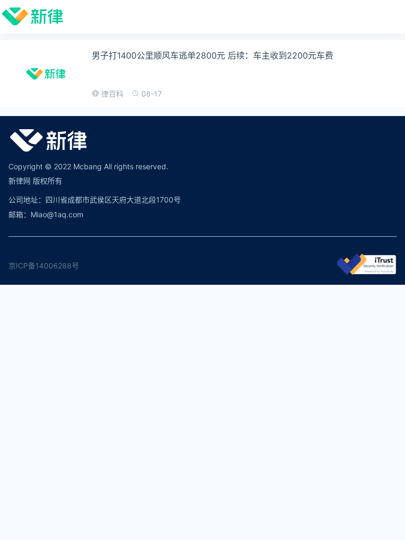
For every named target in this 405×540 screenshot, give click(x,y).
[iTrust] (366, 271)
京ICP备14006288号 (43, 265)
